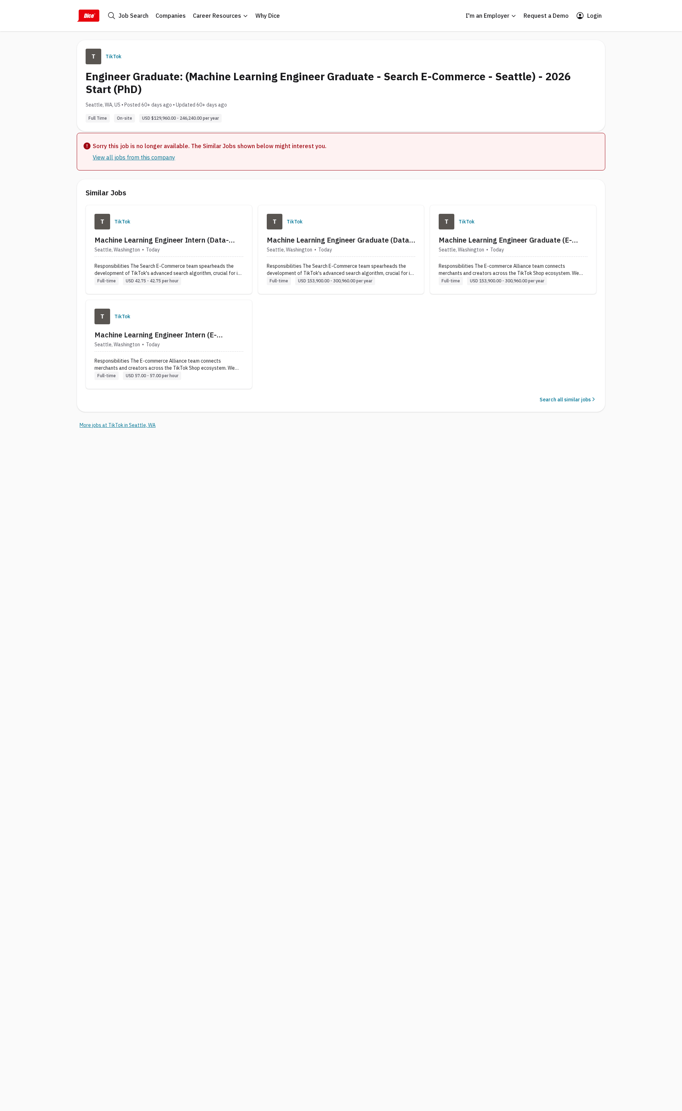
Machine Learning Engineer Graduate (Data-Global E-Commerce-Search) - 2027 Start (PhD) (339, 240)
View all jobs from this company (134, 157)
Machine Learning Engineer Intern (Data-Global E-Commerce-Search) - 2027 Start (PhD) (162, 240)
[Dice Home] (88, 15)
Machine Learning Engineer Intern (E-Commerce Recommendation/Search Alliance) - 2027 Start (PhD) (155, 335)
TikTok (113, 56)
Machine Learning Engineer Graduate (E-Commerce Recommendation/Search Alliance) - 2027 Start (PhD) (505, 240)
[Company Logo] (102, 221)
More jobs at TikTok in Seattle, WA (118, 425)
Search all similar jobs (565, 399)
